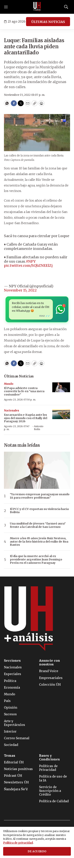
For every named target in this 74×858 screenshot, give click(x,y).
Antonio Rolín (38, 427)
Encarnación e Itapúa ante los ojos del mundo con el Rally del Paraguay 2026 (25, 418)
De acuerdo (37, 851)
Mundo (8, 384)
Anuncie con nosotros (49, 662)
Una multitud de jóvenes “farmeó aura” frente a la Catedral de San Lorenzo (38, 525)
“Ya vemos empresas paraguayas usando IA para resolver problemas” (39, 496)
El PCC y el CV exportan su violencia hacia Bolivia (39, 510)
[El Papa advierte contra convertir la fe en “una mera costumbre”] (61, 387)
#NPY (31, 261)
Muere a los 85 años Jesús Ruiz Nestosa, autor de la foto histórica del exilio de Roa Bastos (39, 541)
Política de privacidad (18, 842)
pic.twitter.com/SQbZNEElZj (28, 265)
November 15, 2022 (20, 290)
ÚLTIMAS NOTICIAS (48, 22)
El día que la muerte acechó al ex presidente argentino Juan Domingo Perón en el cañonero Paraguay (36, 559)
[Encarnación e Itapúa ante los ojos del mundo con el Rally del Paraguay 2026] (61, 414)
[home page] (37, 7)
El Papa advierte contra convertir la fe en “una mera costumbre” (24, 391)
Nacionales (11, 410)
